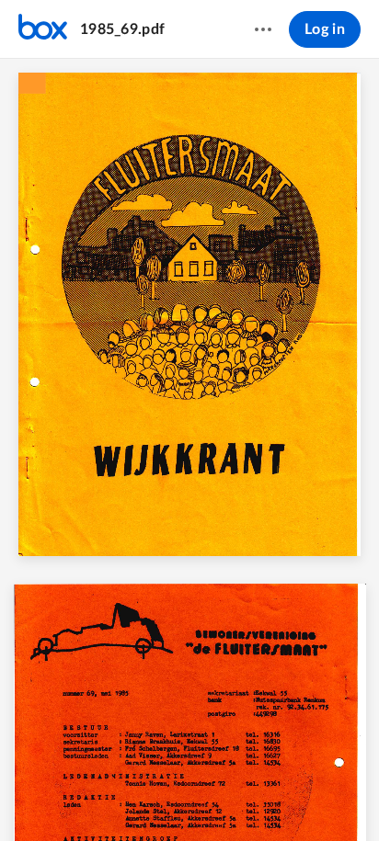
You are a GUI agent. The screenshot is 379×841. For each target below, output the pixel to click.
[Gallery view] (292, 796)
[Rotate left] (257, 796)
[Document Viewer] (189, 450)
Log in (324, 29)
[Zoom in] (221, 796)
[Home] (42, 29)
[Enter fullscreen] (325, 796)
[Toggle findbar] (53, 796)
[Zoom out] (158, 796)
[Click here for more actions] (263, 29)
